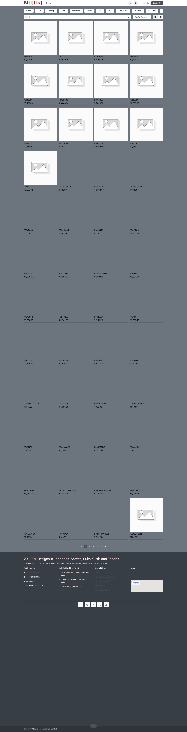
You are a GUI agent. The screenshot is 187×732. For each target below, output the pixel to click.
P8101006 (28, 56)
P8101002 (63, 56)
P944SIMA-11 (135, 447)
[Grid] (155, 17)
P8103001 (28, 100)
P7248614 (134, 317)
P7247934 (28, 317)
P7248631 (98, 317)
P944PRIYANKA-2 (101, 534)
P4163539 (28, 360)
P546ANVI (134, 360)
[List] (160, 17)
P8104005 (134, 143)
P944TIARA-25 (136, 490)
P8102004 (63, 143)
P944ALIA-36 (29, 534)
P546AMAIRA (64, 447)
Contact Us (157, 3)
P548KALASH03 (137, 187)
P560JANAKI (64, 230)
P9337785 (98, 360)
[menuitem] (48, 3)
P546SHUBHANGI (31, 404)
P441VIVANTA (65, 187)
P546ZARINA (99, 447)
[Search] (128, 17)
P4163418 (98, 230)
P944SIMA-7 (29, 490)
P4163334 (28, 187)
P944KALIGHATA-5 (67, 490)
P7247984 (28, 230)
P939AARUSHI (136, 534)
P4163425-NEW (101, 273)
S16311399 (64, 273)
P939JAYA (63, 534)
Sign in (146, 3)
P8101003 (98, 56)
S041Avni (27, 273)
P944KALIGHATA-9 (102, 490)
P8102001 (134, 100)
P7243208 (63, 317)
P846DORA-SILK (137, 404)
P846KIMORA (100, 404)
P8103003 (98, 100)
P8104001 (98, 143)
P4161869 (98, 187)
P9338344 (63, 360)
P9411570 (28, 447)
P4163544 (63, 404)
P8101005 (134, 56)
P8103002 (63, 100)
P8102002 (28, 143)
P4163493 (134, 273)
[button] (136, 3)
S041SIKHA (134, 230)
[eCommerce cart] (130, 3)
